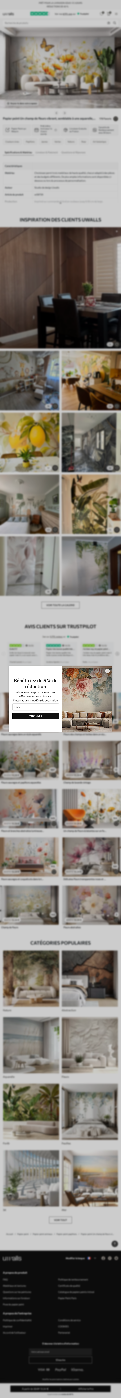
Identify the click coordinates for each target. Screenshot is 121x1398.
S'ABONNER (35, 716)
